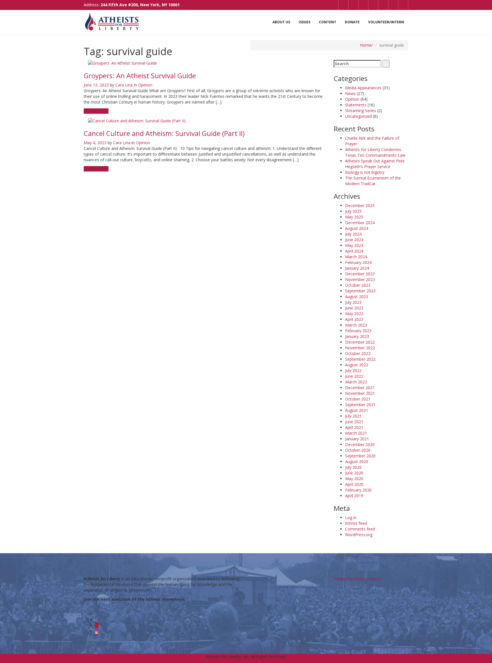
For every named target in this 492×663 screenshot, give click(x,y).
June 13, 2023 (96, 85)
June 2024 (354, 239)
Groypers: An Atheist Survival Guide (140, 75)
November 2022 (360, 347)
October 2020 (357, 450)
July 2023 (353, 302)
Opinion (145, 85)
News (350, 93)
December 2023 (360, 273)
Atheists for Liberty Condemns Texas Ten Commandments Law (375, 152)
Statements (355, 105)
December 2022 (360, 342)
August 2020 (356, 461)
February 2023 (358, 330)
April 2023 (354, 319)
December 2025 (360, 205)
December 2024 (360, 222)
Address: (132, 4)
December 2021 (360, 387)
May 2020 (354, 478)
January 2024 (357, 268)
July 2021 (353, 416)
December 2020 (360, 444)
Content (327, 22)
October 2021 (357, 399)
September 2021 (360, 404)
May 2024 (354, 245)
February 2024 (358, 262)
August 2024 (356, 228)
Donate (352, 22)
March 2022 (356, 382)
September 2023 (360, 291)
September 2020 (360, 455)
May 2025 (354, 217)
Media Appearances (363, 87)
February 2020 (358, 490)
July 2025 (353, 211)
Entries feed (356, 523)
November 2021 (360, 393)
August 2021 (356, 410)
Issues (304, 22)
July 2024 (353, 234)
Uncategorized (358, 116)
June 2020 (354, 473)
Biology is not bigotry (364, 172)
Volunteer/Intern (386, 22)
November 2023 (360, 279)
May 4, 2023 (95, 142)
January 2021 (357, 438)
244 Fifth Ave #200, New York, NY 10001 (140, 4)
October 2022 (357, 353)
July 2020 (353, 467)
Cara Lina (124, 85)
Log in (350, 517)
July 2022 (353, 370)
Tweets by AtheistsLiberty (357, 578)
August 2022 (356, 364)
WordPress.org (358, 534)
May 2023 (354, 313)
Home (365, 45)
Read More (94, 111)
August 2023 (356, 296)
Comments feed (360, 529)
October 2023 (357, 285)
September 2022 (360, 359)
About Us (281, 22)
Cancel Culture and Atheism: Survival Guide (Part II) (164, 133)
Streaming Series (360, 110)
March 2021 (356, 433)
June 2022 (354, 376)
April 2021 (354, 427)
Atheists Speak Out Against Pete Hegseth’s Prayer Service (375, 163)
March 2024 (356, 256)
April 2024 (354, 251)
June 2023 (354, 308)
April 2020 (354, 484)
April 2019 (354, 495)
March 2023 (356, 325)
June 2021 (354, 421)
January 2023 (357, 336)
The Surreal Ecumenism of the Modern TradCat (373, 180)
